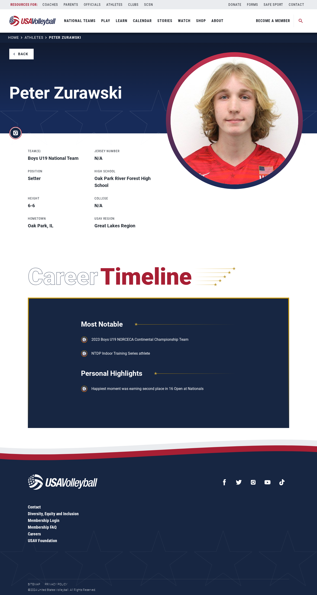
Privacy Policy (56, 584)
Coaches (50, 5)
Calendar (142, 21)
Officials (92, 5)
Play (105, 21)
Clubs (133, 5)
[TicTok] (282, 482)
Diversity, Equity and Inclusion (53, 513)
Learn (121, 21)
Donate (234, 5)
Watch (184, 21)
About (217, 21)
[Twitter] (239, 482)
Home (13, 37)
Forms (252, 5)
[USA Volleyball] (32, 21)
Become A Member (273, 21)
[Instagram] (253, 482)
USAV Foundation (42, 540)
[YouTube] (268, 482)
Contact (296, 5)
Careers (34, 533)
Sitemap (34, 584)
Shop (201, 21)
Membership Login (43, 520)
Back (23, 54)
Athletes (114, 5)
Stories (164, 21)
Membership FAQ (42, 527)
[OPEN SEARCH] (301, 20)
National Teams (80, 21)
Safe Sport (273, 5)
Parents (71, 5)
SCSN (148, 5)
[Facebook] (224, 482)
